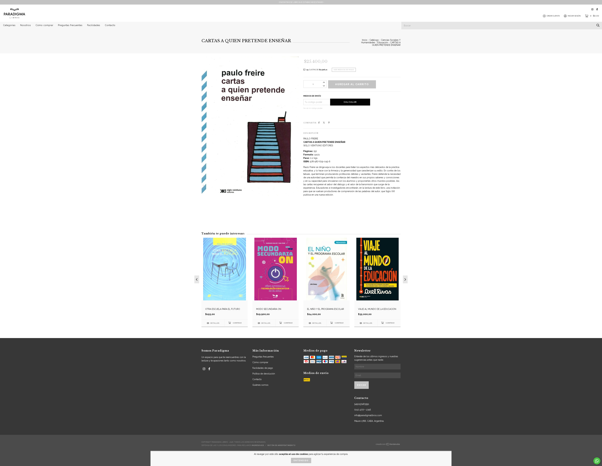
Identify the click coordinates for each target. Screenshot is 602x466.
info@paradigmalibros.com (368, 415)
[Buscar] (598, 25)
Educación (382, 42)
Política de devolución (263, 373)
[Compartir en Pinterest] (329, 122)
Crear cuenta (553, 16)
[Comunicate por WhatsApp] (596, 460)
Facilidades (93, 25)
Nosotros (25, 25)
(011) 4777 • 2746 (362, 409)
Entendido (301, 460)
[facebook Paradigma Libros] (597, 9)
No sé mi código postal (312, 108)
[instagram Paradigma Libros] (592, 9)
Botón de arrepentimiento (281, 445)
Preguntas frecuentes (70, 25)
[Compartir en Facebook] (319, 122)
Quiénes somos (260, 385)
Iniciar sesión (574, 16)
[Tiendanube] (388, 445)
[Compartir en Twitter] (324, 122)
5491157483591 (361, 404)
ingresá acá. (258, 445)
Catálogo (374, 40)
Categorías (9, 25)
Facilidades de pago (262, 368)
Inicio (364, 40)
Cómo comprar (44, 25)
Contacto (110, 25)
